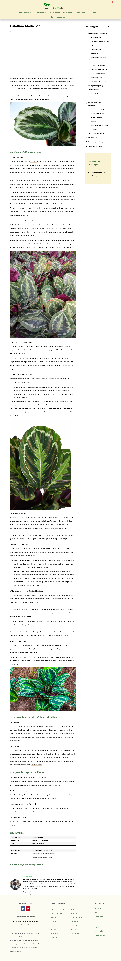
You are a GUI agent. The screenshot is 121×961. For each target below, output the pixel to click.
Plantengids (98, 908)
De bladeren (94, 93)
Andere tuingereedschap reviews (98, 142)
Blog (96, 912)
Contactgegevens (100, 935)
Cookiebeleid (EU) (100, 916)
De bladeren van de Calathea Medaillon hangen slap (99, 111)
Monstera (74, 913)
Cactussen (67, 13)
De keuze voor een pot (98, 65)
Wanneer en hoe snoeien (98, 81)
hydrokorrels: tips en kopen (18, 613)
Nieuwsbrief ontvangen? (95, 146)
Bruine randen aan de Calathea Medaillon (100, 127)
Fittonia (53, 917)
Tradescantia (75, 933)
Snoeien (95, 13)
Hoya (52, 925)
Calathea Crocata (36, 764)
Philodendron (75, 925)
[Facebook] (23, 908)
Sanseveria (74, 929)
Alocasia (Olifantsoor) (57, 909)
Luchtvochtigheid (96, 37)
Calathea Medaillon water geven (98, 59)
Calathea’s (33, 161)
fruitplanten (55, 13)
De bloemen (94, 98)
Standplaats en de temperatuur (96, 51)
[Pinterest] (28, 908)
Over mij (27, 893)
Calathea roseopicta (44, 78)
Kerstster (53, 929)
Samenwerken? (99, 931)
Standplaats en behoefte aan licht (100, 43)
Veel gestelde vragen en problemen (95, 103)
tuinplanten (39, 13)
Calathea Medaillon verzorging (97, 33)
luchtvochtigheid (49, 812)
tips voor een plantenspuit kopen (20, 196)
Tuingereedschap (58, 17)
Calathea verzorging (57, 913)
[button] (108, 26)
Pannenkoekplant (76, 917)
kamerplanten (23, 13)
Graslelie (53, 921)
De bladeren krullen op (97, 133)
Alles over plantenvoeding (99, 69)
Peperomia (74, 921)
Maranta (73, 909)
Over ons (97, 927)
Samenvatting (92, 137)
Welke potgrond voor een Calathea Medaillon (98, 75)
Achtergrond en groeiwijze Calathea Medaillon (96, 87)
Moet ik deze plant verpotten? (96, 119)
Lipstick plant (54, 933)
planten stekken (82, 13)
